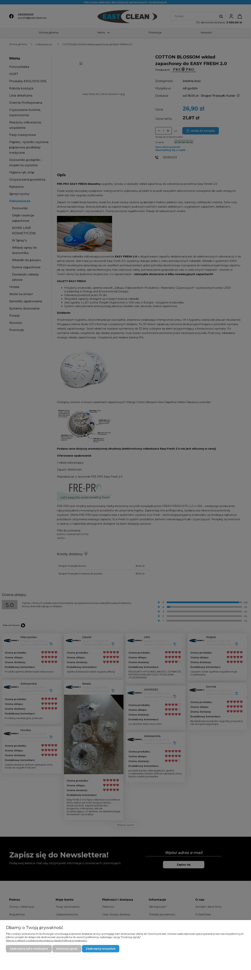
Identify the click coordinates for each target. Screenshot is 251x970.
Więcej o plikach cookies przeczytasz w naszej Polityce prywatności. (46, 940)
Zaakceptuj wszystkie (100, 948)
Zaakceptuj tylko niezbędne (29, 948)
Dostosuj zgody (67, 948)
